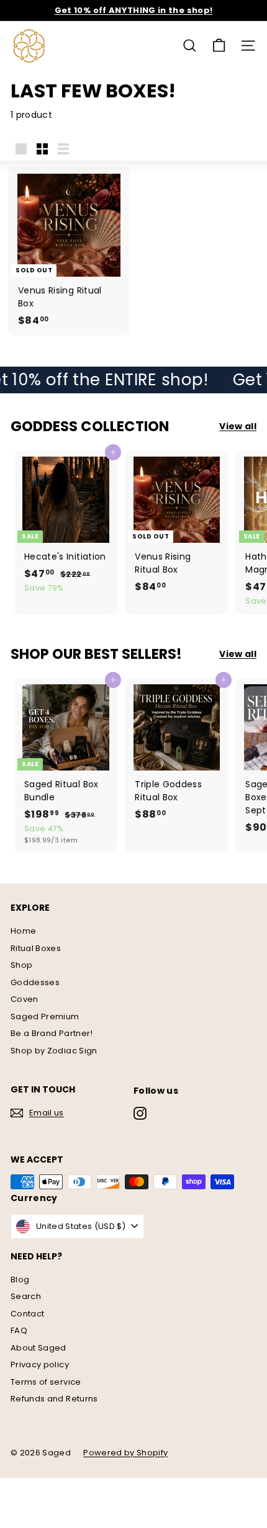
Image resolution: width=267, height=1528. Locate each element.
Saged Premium (45, 1016)
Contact (27, 1314)
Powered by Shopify (125, 1453)
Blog (20, 1279)
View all (237, 426)
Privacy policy (40, 1364)
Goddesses (35, 982)
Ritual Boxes (36, 948)
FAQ (19, 1330)
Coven (24, 999)
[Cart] (218, 45)
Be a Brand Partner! (52, 1033)
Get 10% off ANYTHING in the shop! (134, 10)
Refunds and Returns (54, 1399)
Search (26, 1296)
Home (23, 931)
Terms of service (46, 1382)
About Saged (38, 1348)
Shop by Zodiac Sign (54, 1051)
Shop (21, 965)
